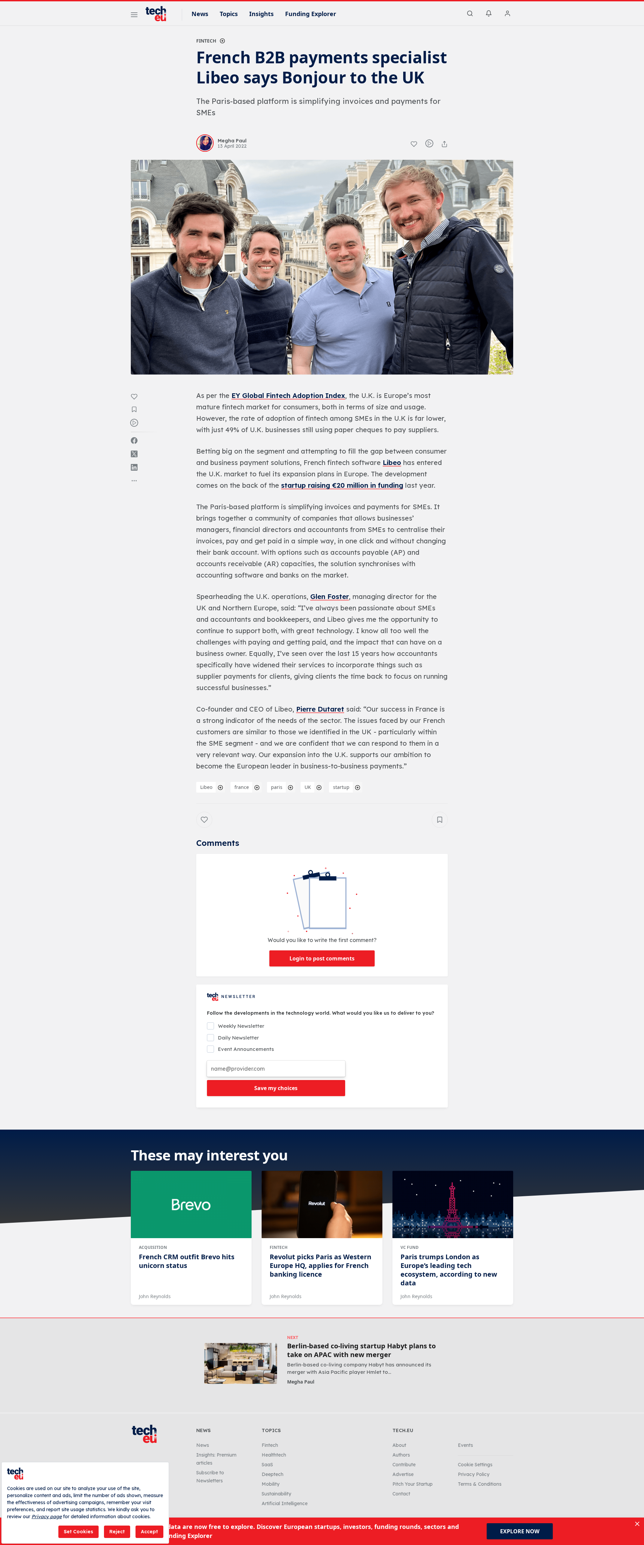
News (200, 14)
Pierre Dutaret (320, 709)
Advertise (403, 1474)
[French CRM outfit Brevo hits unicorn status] (191, 1204)
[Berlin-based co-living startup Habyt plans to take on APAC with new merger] (240, 1363)
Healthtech (274, 1455)
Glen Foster (329, 596)
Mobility (270, 1484)
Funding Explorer (310, 14)
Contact (401, 1494)
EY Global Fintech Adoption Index (288, 395)
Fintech (206, 41)
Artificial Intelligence (285, 1503)
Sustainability (276, 1494)
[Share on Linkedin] (134, 467)
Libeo (392, 462)
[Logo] (159, 13)
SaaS (267, 1465)
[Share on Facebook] (134, 440)
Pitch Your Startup (412, 1484)
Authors (401, 1455)
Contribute (404, 1465)
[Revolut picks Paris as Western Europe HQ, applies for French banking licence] (322, 1204)
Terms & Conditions (479, 1484)
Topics (229, 14)
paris (276, 787)
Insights (261, 14)
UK (308, 787)
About (399, 1445)
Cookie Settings (475, 1465)
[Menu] (134, 15)
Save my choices (276, 1088)
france (241, 787)
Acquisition (153, 1247)
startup (341, 787)
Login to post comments (322, 958)
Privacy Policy (473, 1474)
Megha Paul (300, 1382)
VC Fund (409, 1247)
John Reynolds (155, 1296)
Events (465, 1445)
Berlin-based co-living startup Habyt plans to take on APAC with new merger (361, 1350)
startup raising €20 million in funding (342, 485)
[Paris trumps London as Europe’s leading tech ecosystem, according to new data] (452, 1204)
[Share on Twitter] (134, 454)
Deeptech (272, 1474)
